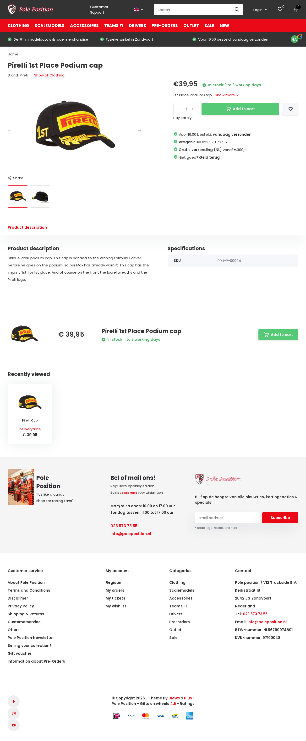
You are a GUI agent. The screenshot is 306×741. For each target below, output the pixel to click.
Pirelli (24, 75)
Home (13, 54)
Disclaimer (18, 598)
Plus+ (189, 698)
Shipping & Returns (26, 614)
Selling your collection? (30, 645)
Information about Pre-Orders (36, 661)
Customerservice (24, 621)
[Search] (237, 9)
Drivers (137, 25)
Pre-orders (165, 25)
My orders (115, 590)
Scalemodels (50, 25)
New (224, 25)
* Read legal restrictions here (216, 528)
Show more (225, 94)
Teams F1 (113, 25)
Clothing (18, 25)
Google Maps (128, 493)
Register (114, 582)
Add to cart (244, 108)
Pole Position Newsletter (31, 637)
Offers (14, 629)
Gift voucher (19, 653)
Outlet (191, 25)
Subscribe (280, 517)
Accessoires (84, 25)
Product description (27, 227)
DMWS (174, 698)
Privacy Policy (21, 606)
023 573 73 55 (214, 142)
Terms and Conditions (29, 590)
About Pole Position (26, 582)
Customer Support (99, 9)
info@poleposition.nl (130, 533)
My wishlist (116, 606)
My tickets (115, 598)
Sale (209, 25)
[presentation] (9, 130)
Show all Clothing (49, 75)
